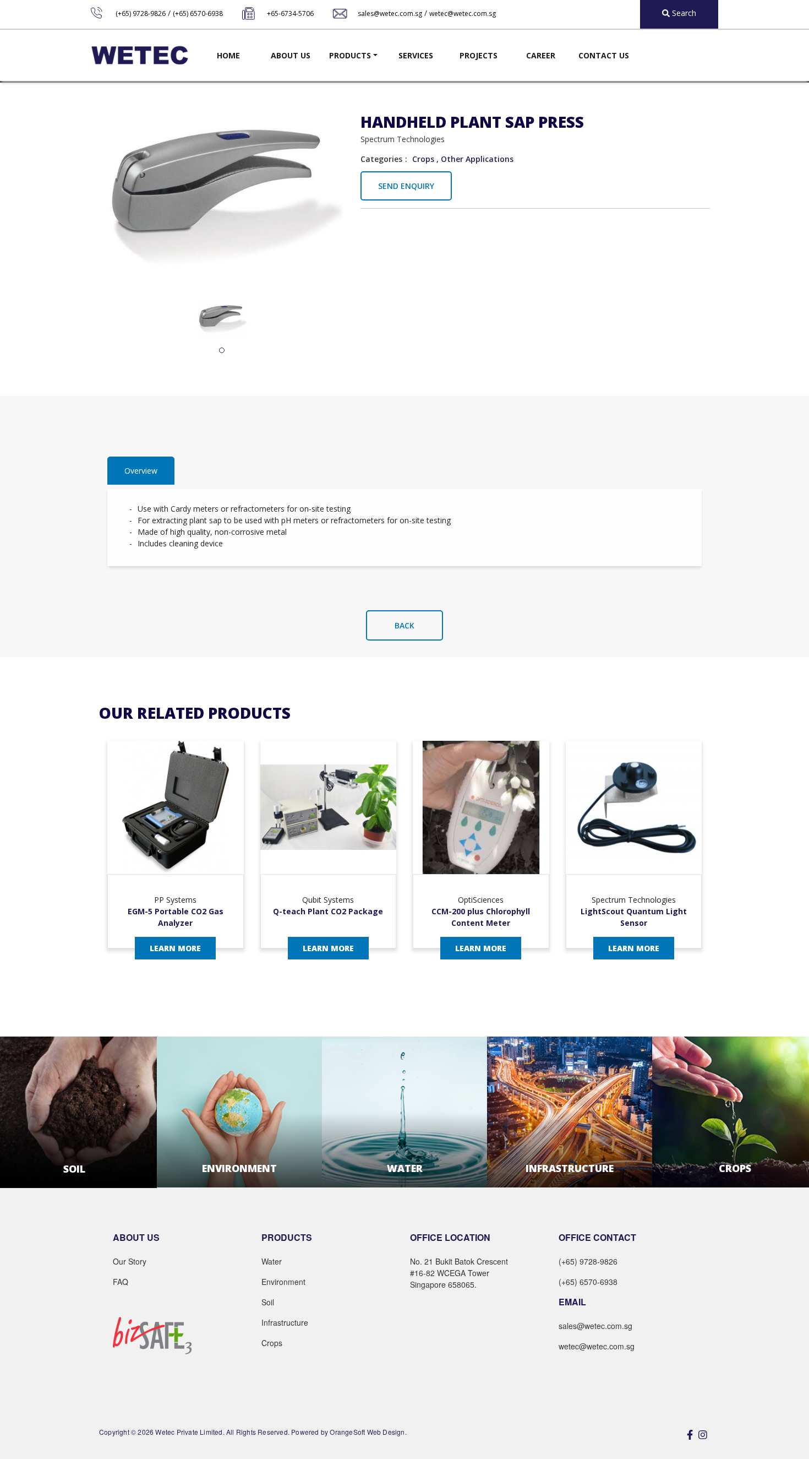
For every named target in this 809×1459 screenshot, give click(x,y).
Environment (283, 1281)
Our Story (129, 1261)
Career (540, 55)
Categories (381, 159)
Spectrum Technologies (402, 139)
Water (271, 1261)
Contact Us (603, 55)
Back (404, 625)
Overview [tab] (140, 470)
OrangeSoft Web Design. (368, 1431)
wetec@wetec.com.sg (462, 13)
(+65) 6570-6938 (198, 13)
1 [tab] (222, 351)
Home (228, 55)
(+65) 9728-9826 (141, 13)
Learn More (175, 948)
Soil (267, 1302)
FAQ (120, 1281)
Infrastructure (284, 1322)
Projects (479, 55)
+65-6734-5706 (290, 13)
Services (415, 55)
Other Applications (477, 159)
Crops (423, 159)
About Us (290, 55)
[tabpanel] (222, 320)
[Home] (139, 55)
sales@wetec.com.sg (390, 13)
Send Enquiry (406, 186)
